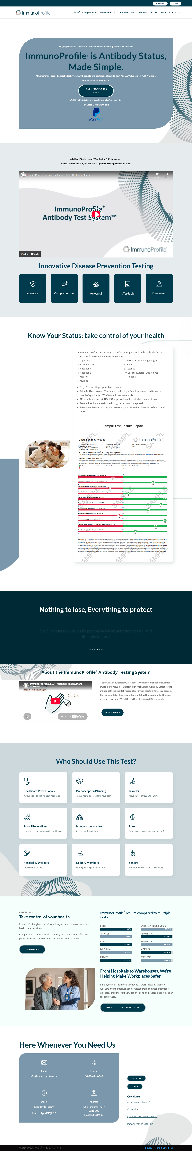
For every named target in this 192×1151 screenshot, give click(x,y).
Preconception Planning (91, 791)
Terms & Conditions (163, 1147)
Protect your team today (122, 1007)
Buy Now (160, 3)
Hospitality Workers (36, 862)
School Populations (35, 826)
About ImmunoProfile (137, 1102)
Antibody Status (127, 12)
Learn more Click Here (96, 91)
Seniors (133, 862)
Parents (134, 826)
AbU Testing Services (85, 12)
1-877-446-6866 (94, 1076)
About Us (142, 12)
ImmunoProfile (134, 1123)
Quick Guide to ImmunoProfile (142, 1116)
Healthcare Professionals (39, 791)
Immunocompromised (89, 826)
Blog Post (148, 1123)
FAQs (163, 12)
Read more (32, 949)
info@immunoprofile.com (44, 1076)
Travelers (135, 791)
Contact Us (174, 12)
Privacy (148, 1147)
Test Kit (154, 12)
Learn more (112, 712)
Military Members (87, 862)
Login (175, 3)
